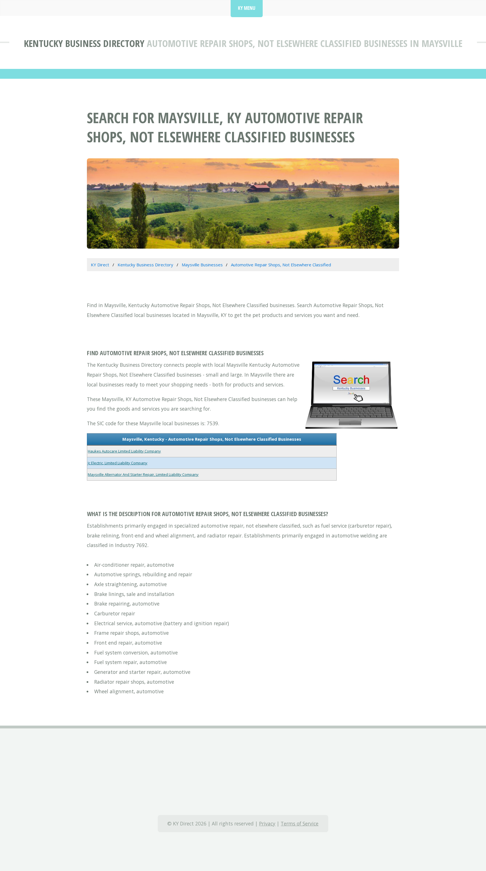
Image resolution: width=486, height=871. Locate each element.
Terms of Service (299, 823)
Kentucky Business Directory (84, 43)
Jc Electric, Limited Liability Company (117, 462)
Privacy (267, 823)
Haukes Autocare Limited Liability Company (124, 451)
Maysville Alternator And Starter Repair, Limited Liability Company (143, 474)
